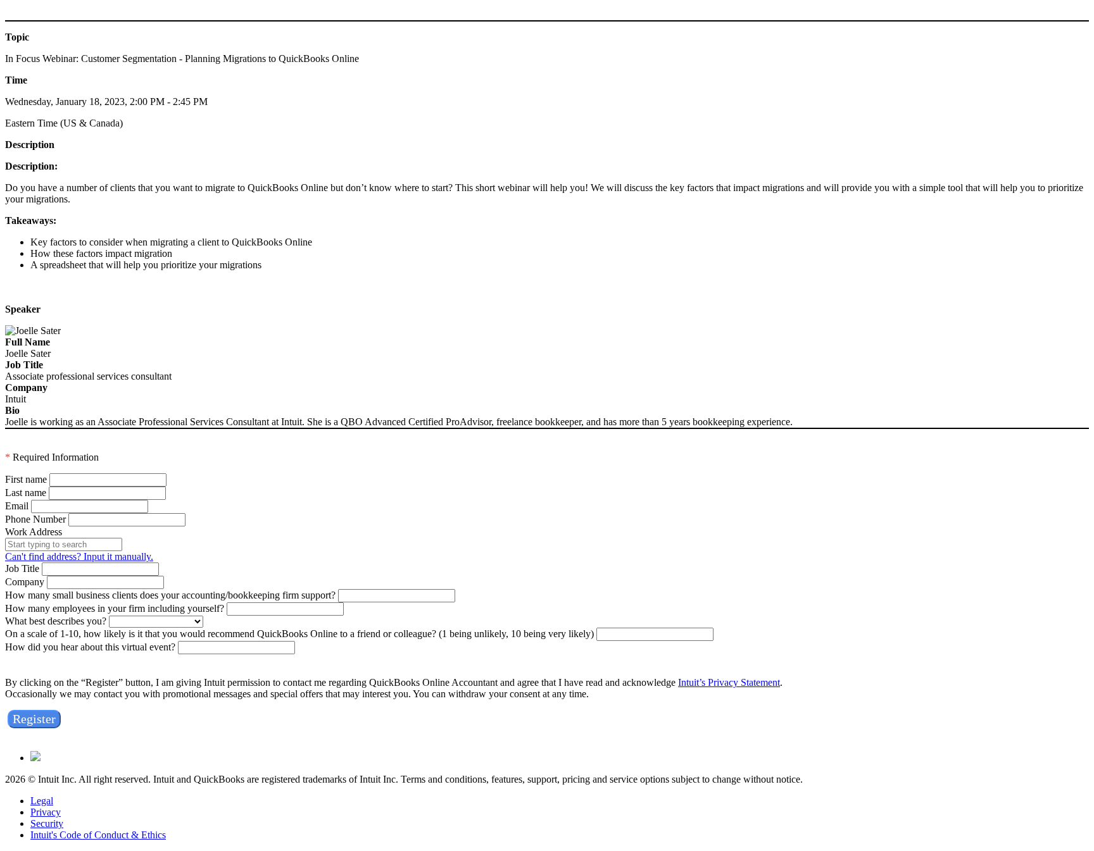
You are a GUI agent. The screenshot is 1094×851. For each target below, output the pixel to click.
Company (24, 581)
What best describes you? (55, 621)
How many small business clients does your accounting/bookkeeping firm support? (170, 595)
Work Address (33, 531)
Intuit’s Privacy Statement (729, 682)
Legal (41, 800)
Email (16, 505)
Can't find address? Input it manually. (79, 556)
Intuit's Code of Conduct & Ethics (98, 834)
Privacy (45, 812)
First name (26, 479)
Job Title (22, 568)
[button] (34, 719)
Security (46, 823)
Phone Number (35, 519)
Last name (25, 492)
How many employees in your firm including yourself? (114, 608)
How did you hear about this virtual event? (90, 647)
